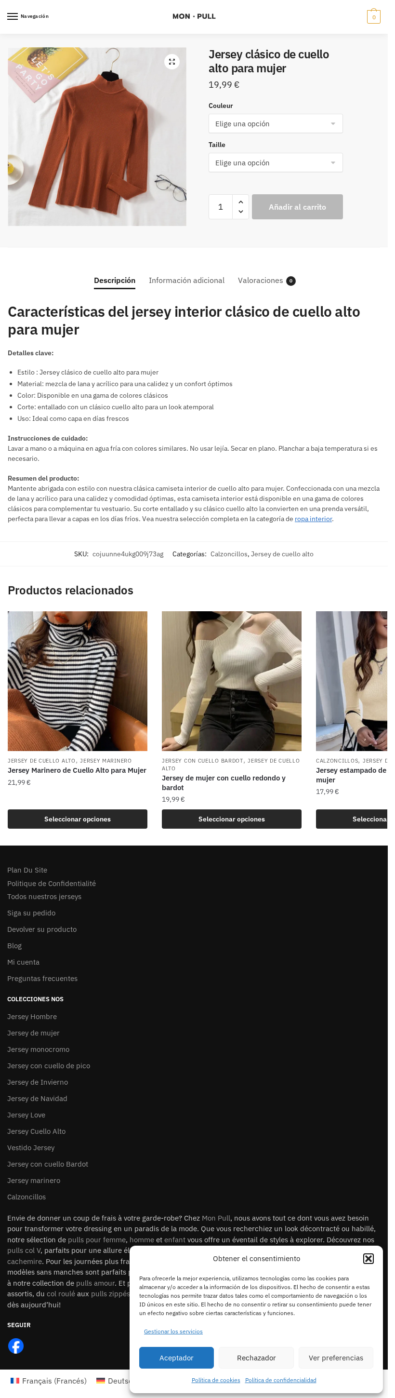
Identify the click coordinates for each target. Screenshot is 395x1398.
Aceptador (176, 1357)
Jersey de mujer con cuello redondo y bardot (224, 782)
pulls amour (95, 1283)
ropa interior (313, 518)
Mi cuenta (23, 962)
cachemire (24, 1261)
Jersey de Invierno (37, 1082)
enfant (174, 1239)
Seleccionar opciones (77, 819)
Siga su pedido (31, 912)
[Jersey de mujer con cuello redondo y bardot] (232, 681)
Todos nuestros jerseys (44, 896)
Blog (14, 945)
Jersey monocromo (38, 1049)
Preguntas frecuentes (42, 978)
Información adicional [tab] (186, 280)
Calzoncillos (229, 554)
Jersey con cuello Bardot (202, 760)
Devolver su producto (42, 929)
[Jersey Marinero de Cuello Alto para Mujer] (77, 681)
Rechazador (256, 1357)
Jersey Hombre (32, 1016)
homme (142, 1239)
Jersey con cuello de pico (48, 1065)
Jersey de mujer (33, 1032)
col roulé (61, 1293)
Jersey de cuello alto (282, 554)
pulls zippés (110, 1293)
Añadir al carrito (297, 207)
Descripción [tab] (114, 280)
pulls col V (23, 1250)
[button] (368, 1259)
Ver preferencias (336, 1357)
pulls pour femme (97, 1239)
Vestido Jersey (30, 1147)
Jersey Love (26, 1114)
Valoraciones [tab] (260, 280)
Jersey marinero (106, 760)
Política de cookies (216, 1380)
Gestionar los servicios (173, 1331)
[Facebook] (16, 1345)
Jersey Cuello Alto (36, 1131)
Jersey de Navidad (37, 1098)
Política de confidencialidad (280, 1380)
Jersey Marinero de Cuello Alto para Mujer (77, 770)
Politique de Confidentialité (51, 883)
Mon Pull (216, 1218)
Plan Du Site (27, 869)
